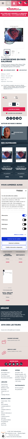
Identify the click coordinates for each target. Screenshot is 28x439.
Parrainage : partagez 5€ (20, 377)
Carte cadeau (18, 381)
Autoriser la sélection (14, 243)
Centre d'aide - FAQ (5, 401)
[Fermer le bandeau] (25, 190)
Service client (12, 349)
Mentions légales (21, 433)
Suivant (18, 52)
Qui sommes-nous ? (5, 372)
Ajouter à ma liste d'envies (15, 113)
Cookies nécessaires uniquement (14, 247)
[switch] (24, 220)
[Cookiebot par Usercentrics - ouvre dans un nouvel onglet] (17, 191)
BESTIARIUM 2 (20, 255)
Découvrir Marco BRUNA (17, 133)
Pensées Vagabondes (7, 255)
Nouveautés (3, 389)
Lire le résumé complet (9, 70)
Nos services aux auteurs (6, 377)
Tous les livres (4, 384)
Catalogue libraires (5, 394)
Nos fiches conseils (5, 376)
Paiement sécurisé (13, 338)
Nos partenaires (18, 389)
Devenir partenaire (19, 387)
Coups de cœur (4, 386)
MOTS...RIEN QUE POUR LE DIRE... (7, 293)
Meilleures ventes (5, 387)
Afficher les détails (18, 234)
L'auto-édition (4, 374)
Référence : (3, 74)
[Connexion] (14, 4)
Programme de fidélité (20, 379)
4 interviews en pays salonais (7, 169)
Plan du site (3, 425)
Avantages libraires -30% (20, 376)
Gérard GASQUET (7, 251)
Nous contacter (4, 404)
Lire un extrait (23, 70)
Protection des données (14, 435)
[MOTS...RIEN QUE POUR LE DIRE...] (7, 276)
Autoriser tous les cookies (14, 239)
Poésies (7, 258)
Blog (2, 402)
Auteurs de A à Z (5, 391)
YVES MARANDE (20, 251)
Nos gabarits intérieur (6, 419)
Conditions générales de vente (9, 433)
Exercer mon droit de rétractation (14, 436)
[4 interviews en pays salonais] (14, 47)
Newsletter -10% (19, 372)
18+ (2, 393)
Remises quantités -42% (20, 374)
